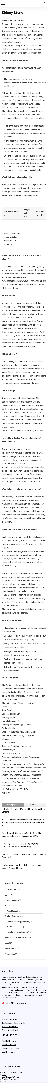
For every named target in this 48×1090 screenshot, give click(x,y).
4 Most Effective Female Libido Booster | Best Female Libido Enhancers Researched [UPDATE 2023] (23, 822)
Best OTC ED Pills (9, 1045)
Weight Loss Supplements (17, 932)
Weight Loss (12, 911)
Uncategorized (11, 889)
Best (7, 943)
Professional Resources (12, 1072)
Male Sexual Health (10, 1027)
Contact (5, 1082)
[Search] (44, 3)
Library (4, 1075)
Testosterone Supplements (18, 922)
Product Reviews (12, 916)
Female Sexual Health (11, 1030)
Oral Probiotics (13, 900)
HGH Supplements (14, 927)
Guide (7, 895)
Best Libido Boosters (10, 1048)
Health (7, 905)
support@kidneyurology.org (15, 1003)
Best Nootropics (8, 1052)
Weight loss (10, 954)
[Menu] (3, 3)
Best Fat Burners (9, 1041)
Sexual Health (10, 948)
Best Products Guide (10, 1077)
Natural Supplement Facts (16, 937)
